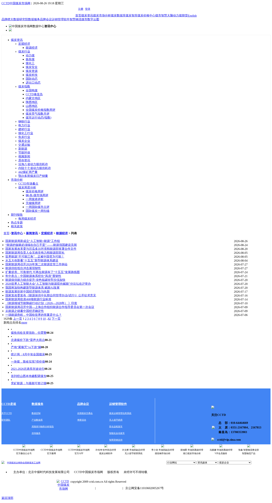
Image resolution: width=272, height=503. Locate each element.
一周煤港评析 (34, 199)
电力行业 (24, 125)
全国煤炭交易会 (85, 413)
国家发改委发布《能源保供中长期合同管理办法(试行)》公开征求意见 (50, 295)
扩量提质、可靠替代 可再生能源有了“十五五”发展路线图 (42, 272)
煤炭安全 (32, 67)
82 (49, 318)
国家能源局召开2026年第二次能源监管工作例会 (36, 264)
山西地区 (32, 105)
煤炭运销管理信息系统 (120, 413)
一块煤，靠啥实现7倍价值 (28, 361)
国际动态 (32, 78)
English (192, 15)
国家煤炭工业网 (32, 462)
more (24, 322)
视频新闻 (24, 156)
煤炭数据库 (118, 15)
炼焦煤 (30, 59)
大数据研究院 (19, 19)
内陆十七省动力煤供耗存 (34, 168)
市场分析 (17, 179)
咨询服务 (36, 433)
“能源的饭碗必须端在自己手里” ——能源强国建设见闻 (41, 244)
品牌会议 (46, 19)
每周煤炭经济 (27, 218)
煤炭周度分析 (27, 187)
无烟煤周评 (33, 203)
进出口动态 (33, 82)
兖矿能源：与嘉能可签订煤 (28, 383)
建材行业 (24, 129)
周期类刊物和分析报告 (43, 426)
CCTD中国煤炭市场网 (15, 3)
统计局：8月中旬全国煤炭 (28, 354)
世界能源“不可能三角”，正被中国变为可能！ (34, 256)
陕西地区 (32, 102)
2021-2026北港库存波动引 (27, 368)
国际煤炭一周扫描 (37, 210)
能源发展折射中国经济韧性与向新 (27, 291)
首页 (78, 15)
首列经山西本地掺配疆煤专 (28, 376)
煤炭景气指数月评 (37, 113)
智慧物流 (75, 19)
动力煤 (30, 55)
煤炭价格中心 (146, 15)
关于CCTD (6, 413)
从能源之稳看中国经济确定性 (24, 310)
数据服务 (34, 19)
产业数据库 (37, 420)
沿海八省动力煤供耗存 (33, 164)
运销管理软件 (61, 19)
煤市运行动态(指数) (38, 117)
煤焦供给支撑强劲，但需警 (28, 332)
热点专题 (17, 222)
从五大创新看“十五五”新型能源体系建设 (31, 260)
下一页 (56, 318)
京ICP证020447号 (109, 488)
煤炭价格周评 (34, 191)
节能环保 (24, 152)
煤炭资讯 (87, 15)
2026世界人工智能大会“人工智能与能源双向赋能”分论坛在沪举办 (48, 283)
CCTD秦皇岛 (34, 94)
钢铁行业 (24, 121)
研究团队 (5, 420)
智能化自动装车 (117, 433)
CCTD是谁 (8, 404)
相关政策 (17, 226)
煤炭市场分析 (102, 15)
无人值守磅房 (115, 420)
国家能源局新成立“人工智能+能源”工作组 (32, 241)
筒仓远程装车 (115, 426)
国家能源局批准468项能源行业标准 (28, 299)
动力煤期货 (180, 15)
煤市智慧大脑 (164, 15)
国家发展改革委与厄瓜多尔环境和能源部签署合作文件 (40, 248)
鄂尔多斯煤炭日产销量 (33, 175)
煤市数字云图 (90, 19)
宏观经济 (24, 43)
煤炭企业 (24, 140)
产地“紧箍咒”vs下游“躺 (26, 347)
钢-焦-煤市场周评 (37, 195)
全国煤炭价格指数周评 (40, 109)
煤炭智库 (131, 15)
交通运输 (24, 144)
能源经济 (32, 47)
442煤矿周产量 (28, 172)
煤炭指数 (24, 86)
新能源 (22, 148)
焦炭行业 (24, 137)
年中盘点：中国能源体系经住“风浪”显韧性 (33, 275)
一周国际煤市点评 (37, 206)
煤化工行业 (25, 133)
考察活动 (81, 420)
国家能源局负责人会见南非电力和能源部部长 (35, 252)
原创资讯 (24, 160)
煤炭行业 (24, 51)
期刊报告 (17, 214)
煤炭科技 (32, 74)
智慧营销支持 (115, 440)
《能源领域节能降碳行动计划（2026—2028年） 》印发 (41, 303)
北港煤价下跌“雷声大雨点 (28, 339)
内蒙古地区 (33, 98)
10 (44, 318)
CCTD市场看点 (28, 183)
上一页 (17, 318)
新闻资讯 (32, 233)
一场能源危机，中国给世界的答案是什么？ (33, 314)
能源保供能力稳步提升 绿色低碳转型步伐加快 (35, 279)
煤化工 (30, 63)
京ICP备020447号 (81, 488)
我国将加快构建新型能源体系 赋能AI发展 (32, 287)
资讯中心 (17, 233)
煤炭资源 (32, 71)
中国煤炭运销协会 (16, 462)
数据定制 (36, 413)
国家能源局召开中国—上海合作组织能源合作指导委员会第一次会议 (49, 307)
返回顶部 (7, 497)
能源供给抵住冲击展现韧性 (23, 268)
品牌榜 (5, 19)
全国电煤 (32, 90)
